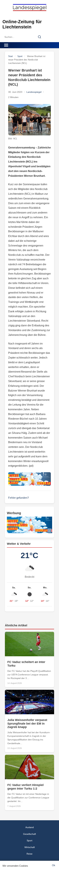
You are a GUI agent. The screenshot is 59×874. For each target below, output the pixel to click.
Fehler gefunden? (18, 497)
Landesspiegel (33, 92)
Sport (19, 56)
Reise (29, 853)
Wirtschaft (29, 847)
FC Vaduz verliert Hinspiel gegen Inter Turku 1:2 (25, 786)
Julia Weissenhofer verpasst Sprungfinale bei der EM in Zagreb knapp (27, 723)
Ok (53, 865)
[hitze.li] (29, 479)
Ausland (29, 827)
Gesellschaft (29, 834)
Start (10, 56)
